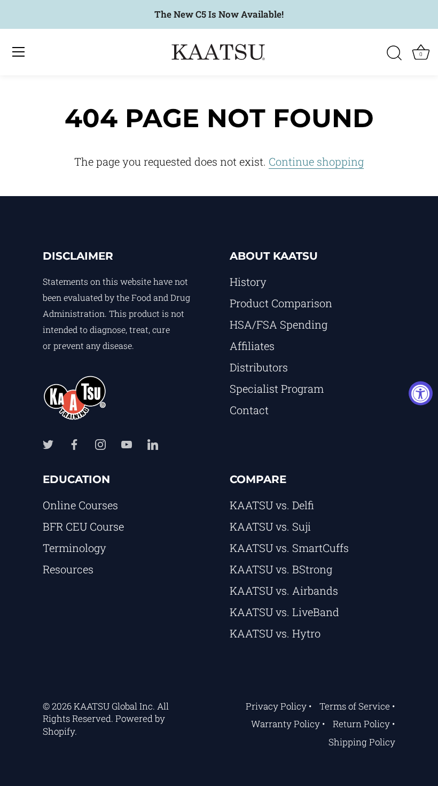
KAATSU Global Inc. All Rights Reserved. (106, 712)
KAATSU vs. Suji (270, 526)
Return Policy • (364, 724)
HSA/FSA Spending (278, 324)
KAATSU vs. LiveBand (284, 612)
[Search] (394, 53)
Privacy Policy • (279, 706)
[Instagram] (100, 443)
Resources (68, 569)
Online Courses (80, 505)
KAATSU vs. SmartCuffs (289, 548)
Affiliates (252, 346)
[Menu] (18, 52)
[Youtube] (126, 443)
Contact (249, 410)
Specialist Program (277, 388)
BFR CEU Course (83, 526)
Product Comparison (281, 303)
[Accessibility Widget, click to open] (421, 393)
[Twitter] (48, 443)
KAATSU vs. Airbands (284, 590)
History (248, 282)
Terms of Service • (357, 706)
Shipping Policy (361, 742)
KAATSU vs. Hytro (275, 633)
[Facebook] (74, 443)
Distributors (259, 367)
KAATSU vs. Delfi (272, 505)
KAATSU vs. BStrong (281, 569)
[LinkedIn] (152, 443)
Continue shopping (316, 161)
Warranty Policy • (288, 724)
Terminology (74, 548)
